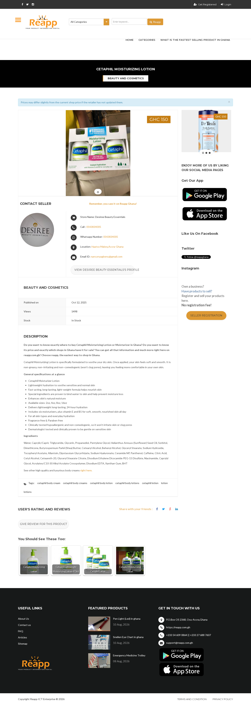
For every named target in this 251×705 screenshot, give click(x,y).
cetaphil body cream (48, 483)
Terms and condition (192, 699)
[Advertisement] (72, 43)
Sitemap (22, 643)
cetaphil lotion (150, 483)
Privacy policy (223, 699)
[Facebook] (157, 509)
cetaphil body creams (75, 483)
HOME (129, 39)
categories (147, 39)
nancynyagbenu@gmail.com (106, 256)
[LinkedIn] (176, 509)
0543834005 (93, 226)
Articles (22, 637)
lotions (28, 491)
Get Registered (207, 4)
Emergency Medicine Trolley (129, 655)
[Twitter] (163, 509)
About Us (23, 618)
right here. (86, 470)
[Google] (170, 509)
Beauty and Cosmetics (126, 78)
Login (228, 4)
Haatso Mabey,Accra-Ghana (107, 246)
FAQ (20, 631)
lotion (164, 483)
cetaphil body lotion (101, 483)
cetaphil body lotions (127, 483)
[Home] (43, 22)
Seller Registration (206, 315)
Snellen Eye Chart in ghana (128, 637)
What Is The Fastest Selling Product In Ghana (195, 39)
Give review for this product (43, 524)
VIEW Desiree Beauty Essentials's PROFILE (104, 269)
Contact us (24, 624)
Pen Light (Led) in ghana (126, 618)
